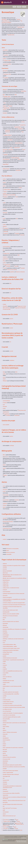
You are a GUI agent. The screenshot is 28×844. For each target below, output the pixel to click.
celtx (4, 486)
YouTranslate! (6, 812)
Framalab (22, 228)
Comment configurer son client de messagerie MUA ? (14, 602)
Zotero (4, 464)
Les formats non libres (7, 703)
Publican (5, 196)
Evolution (17, 499)
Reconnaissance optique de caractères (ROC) (12, 764)
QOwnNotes (5, 761)
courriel (11, 351)
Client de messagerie (7, 597)
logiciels (24, 6)
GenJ (4, 642)
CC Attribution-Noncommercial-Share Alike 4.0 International (21, 841)
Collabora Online (7, 135)
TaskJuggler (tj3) (6, 776)
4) (7, 154)
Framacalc (6, 233)
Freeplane (5, 402)
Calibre (4, 373)
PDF (10, 283)
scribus (4, 262)
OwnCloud (11, 149)
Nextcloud (17, 147)
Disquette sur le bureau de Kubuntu (10, 615)
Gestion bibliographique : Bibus (9, 644)
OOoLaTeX (5, 734)
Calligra (4, 58)
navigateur (20, 128)
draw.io (4, 617)
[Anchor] (3, 12)
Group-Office (5, 672)
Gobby (4, 224)
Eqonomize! (5, 623)
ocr (10, 341)
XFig (4, 260)
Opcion (5, 191)
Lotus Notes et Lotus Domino (9, 715)
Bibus (4, 454)
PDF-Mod (5, 749)
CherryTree (5, 595)
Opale (4, 186)
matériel (4, 539)
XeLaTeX (4, 209)
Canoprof (5, 589)
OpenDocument (20, 27)
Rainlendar (5, 763)
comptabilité (8, 554)
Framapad (6, 228)
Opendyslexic (6, 738)
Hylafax (4, 678)
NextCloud (7, 131)
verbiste (4, 193)
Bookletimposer (6, 580)
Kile (3, 690)
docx (5, 102)
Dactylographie (6, 611)
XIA (3, 806)
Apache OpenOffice (7, 64)
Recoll (4, 525)
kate (4, 94)
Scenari (4, 182)
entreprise (19, 6)
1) (20, 126)
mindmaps (17, 415)
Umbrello (5, 257)
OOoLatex (5, 212)
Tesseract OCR (6, 780)
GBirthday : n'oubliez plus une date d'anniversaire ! (13, 638)
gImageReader (6, 654)
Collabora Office (7, 60)
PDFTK (4, 753)
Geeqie (4, 640)
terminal (4, 109)
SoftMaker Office (7, 74)
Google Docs (22, 124)
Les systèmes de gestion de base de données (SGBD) (14, 707)
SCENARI (5, 768)
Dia (3, 250)
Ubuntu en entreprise (20, 271)
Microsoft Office (6, 718)
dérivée (18, 19)
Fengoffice (5, 633)
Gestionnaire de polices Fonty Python (10, 650)
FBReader (5, 380)
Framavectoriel (7, 264)
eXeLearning (5, 627)
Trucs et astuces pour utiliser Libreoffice (11, 793)
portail (14, 6)
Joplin (4, 684)
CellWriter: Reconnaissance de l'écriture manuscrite (13, 593)
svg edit (16, 266)
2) (11, 134)
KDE (16, 94)
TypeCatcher (5, 795)
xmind (4, 408)
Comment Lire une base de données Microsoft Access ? (14, 604)
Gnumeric (5, 113)
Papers (4, 745)
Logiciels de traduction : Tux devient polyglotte (13, 713)
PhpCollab (5, 755)
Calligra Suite (5, 585)
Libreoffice (5, 306)
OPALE (4, 736)
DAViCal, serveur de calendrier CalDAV (11, 613)
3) (19, 147)
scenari (20, 187)
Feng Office (5, 164)
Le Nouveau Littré (6, 699)
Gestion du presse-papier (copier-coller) (11, 648)
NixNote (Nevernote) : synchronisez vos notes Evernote (14, 722)
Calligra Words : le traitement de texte (11, 587)
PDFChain (5, 751)
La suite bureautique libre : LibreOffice (11, 694)
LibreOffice (4, 19)
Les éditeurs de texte (7, 709)
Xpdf (4, 810)
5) (8, 164)
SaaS (17, 196)
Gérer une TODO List (7, 676)
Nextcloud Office (18, 823)
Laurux (4, 697)
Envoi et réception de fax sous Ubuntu (11, 621)
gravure (11, 318)
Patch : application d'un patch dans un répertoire (13, 747)
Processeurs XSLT (6, 759)
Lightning (5, 503)
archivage (12, 445)
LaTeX (4, 202)
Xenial (21, 830)
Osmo (4, 741)
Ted (3, 778)
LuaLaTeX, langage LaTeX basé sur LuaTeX (11, 717)
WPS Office (5, 802)
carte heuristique (6, 246)
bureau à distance (18, 143)
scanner (11, 327)
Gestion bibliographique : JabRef (10, 646)
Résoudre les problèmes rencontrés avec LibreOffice (14, 766)
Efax (4, 619)
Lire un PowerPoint (7, 711)
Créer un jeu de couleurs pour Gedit (10, 610)
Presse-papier (6, 494)
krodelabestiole (23, 837)
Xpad (4, 507)
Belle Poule (5, 572)
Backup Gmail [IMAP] (7, 570)
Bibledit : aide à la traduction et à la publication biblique (14, 578)
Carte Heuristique (6, 591)
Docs (19, 159)
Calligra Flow (6, 253)
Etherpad (5, 625)
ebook (4, 378)
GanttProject (5, 636)
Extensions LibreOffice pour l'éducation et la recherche (14, 629)
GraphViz (5, 669)
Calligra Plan (5, 584)
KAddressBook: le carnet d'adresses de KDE (12, 686)
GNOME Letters (7, 96)
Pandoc (4, 743)
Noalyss (4, 724)
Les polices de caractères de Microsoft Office (12, 705)
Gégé (5, 268)
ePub (16, 371)
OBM (4, 728)
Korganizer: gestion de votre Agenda (10, 692)
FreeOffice (6, 77)
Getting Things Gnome (7, 652)
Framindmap (6, 413)
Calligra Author (7, 189)
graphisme (12, 271)
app (23, 131)
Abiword (5, 89)
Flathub (10, 106)
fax (10, 292)
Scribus (4, 179)
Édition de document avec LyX (9, 815)
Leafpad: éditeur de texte (8, 701)
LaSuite (5, 154)
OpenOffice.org (6, 21)
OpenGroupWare (6, 740)
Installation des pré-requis (8, 680)
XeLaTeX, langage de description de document (12, 804)
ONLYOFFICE (17, 127)
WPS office (5, 70)
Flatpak (4, 106)
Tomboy (4, 505)
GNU (17, 218)
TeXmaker (5, 782)
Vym (4, 404)
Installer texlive (6, 682)
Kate (4, 688)
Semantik (5, 406)
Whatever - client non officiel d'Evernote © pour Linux (14, 800)
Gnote (4, 491)
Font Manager (6, 634)
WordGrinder (6, 108)
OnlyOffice (6, 55)
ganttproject (5, 258)
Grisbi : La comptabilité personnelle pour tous (12, 670)
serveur (23, 121)
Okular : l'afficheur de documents (10, 732)
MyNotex (5, 720)
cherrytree (5, 489)
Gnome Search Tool (7, 528)
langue (7, 550)
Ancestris (5, 569)
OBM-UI (4, 730)
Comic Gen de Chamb (11, 269)
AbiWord (5, 563)
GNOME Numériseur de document (10, 657)
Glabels (4, 304)
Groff (4, 218)
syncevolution (6, 499)
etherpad (6, 231)
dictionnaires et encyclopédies (9, 194)
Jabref (4, 468)
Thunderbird (5, 791)
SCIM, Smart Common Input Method (10, 770)
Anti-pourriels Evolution (8, 521)
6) (7, 456)
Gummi (4, 674)
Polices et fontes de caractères (9, 757)
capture (11, 436)
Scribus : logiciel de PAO (8, 772)
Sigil (4, 371)
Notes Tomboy (6, 726)
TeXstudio (5, 784)
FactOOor (5, 631)
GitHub (17, 819)
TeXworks (5, 789)
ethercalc (22, 234)
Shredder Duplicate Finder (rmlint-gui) (11, 774)
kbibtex (5, 475)
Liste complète (6, 424)
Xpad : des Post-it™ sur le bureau (10, 808)
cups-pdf (5, 518)
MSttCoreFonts (6, 168)
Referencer (5, 456)
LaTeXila (4, 695)
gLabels (4, 656)
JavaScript (7, 130)
